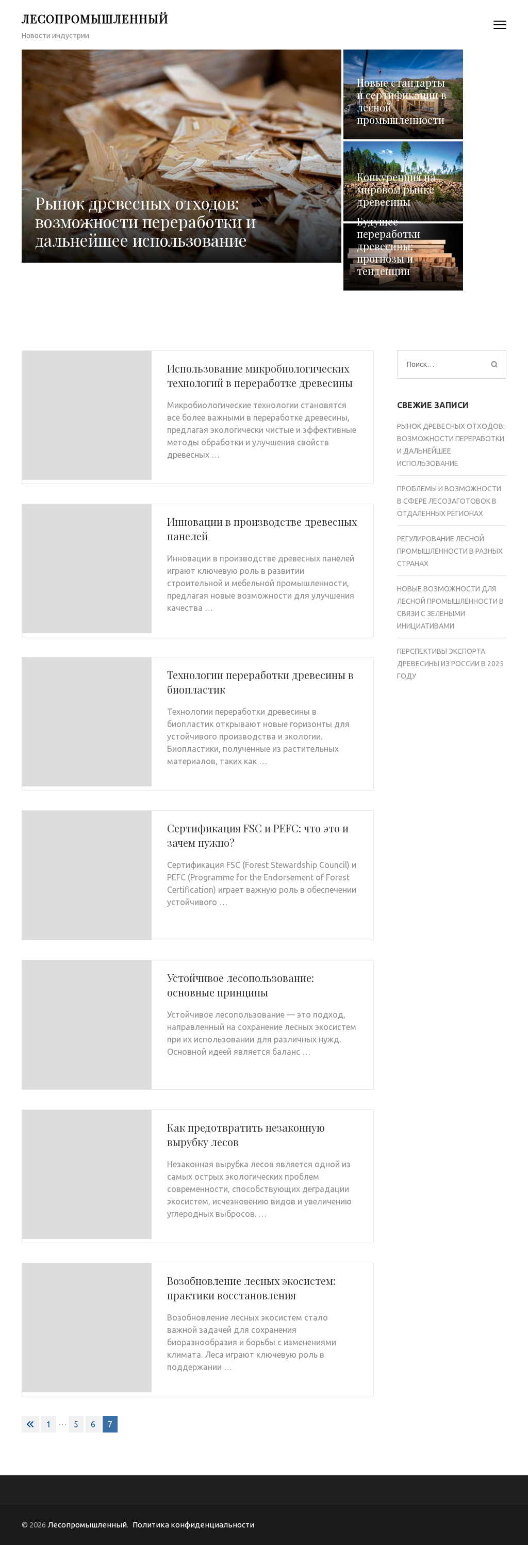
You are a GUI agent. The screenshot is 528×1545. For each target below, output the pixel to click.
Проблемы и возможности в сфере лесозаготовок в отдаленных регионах (449, 501)
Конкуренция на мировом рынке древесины (396, 189)
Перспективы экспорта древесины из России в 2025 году (450, 663)
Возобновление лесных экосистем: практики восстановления (251, 1288)
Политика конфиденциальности (193, 1524)
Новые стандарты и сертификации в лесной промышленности (402, 100)
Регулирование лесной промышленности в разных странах (450, 551)
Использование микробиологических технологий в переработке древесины (260, 375)
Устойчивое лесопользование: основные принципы (240, 985)
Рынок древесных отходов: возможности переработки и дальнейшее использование (145, 221)
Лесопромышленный (95, 18)
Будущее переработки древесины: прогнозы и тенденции (388, 246)
